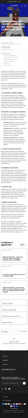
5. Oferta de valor (6, 63)
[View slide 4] (16, 346)
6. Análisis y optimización (7, 65)
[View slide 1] (11, 346)
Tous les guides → (22, 244)
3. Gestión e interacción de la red (9, 59)
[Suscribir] (24, 383)
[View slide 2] (13, 346)
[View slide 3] (15, 346)
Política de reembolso (6, 410)
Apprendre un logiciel (7, 303)
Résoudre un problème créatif (9, 309)
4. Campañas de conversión (8, 61)
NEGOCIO (11, 42)
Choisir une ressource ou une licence (11, 316)
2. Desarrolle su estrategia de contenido (10, 57)
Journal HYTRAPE (6, 47)
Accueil (2, 42)
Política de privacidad (14, 410)
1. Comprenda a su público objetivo (9, 55)
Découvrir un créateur (7, 322)
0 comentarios (24, 331)
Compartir (5, 331)
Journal (6, 42)
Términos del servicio (21, 410)
